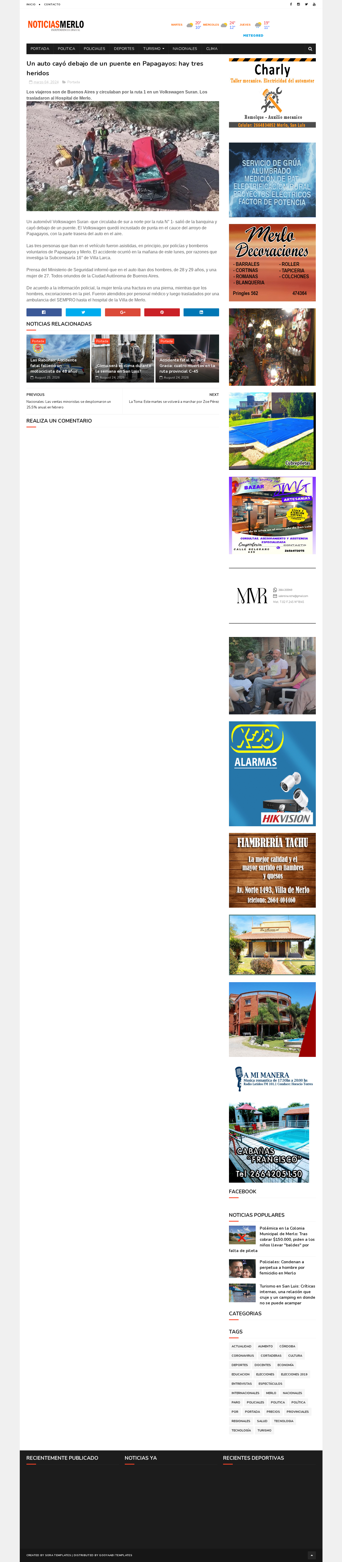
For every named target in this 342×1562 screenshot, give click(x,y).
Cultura (295, 1356)
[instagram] (298, 4)
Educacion (241, 1374)
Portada (40, 48)
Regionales (241, 1421)
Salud (262, 1421)
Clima (212, 48)
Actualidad (241, 1346)
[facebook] (291, 4)
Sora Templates (58, 1555)
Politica (66, 48)
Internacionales (245, 1393)
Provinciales (298, 1412)
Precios (273, 1412)
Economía (286, 1365)
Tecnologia (283, 1421)
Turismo (152, 48)
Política (298, 1402)
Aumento (265, 1346)
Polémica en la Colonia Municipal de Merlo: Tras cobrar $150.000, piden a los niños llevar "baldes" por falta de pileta (272, 1239)
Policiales (94, 48)
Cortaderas (271, 1356)
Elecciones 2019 (294, 1374)
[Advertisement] (72, 1506)
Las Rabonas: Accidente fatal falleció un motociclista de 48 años (53, 365)
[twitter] (306, 4)
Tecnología (241, 1431)
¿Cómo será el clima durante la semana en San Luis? (123, 368)
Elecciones (265, 1374)
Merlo (271, 1393)
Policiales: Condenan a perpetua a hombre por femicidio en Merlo (282, 1267)
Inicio (31, 4)
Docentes (263, 1365)
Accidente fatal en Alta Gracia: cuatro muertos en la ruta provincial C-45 (187, 365)
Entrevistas (242, 1384)
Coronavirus (243, 1356)
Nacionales (185, 48)
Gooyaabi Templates (115, 1555)
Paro (236, 1402)
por (235, 1412)
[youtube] (314, 4)
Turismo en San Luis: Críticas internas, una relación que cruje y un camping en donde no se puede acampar (287, 1295)
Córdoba (287, 1346)
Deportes (124, 48)
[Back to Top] (312, 1555)
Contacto (52, 4)
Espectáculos (270, 1384)
